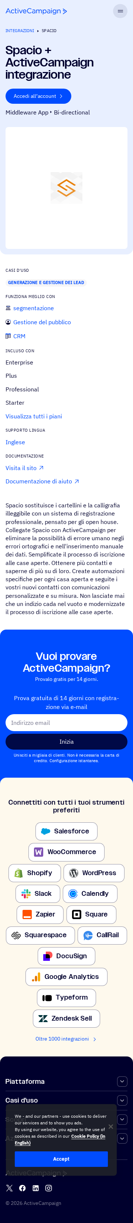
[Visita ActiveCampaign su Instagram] (48, 1188)
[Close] (111, 1126)
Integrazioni (20, 30)
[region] (61, 1140)
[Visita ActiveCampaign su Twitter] (9, 1188)
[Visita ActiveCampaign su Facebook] (22, 1188)
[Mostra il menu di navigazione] (120, 11)
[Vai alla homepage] (36, 11)
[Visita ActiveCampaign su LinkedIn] (36, 1188)
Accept (61, 1159)
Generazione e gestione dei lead (46, 282)
